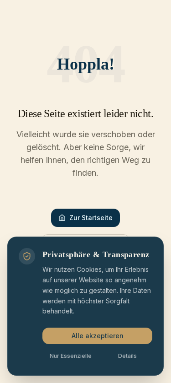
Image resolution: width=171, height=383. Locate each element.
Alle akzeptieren (98, 336)
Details (127, 355)
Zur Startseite (91, 217)
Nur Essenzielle (71, 355)
